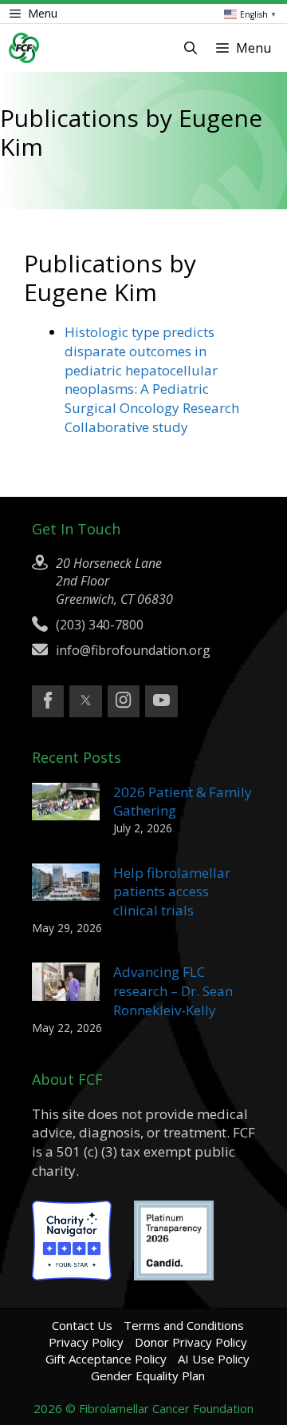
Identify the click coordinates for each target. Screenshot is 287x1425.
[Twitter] (85, 701)
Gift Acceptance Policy (106, 1359)
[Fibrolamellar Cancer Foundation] (24, 48)
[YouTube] (161, 701)
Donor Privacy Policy (191, 1342)
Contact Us (82, 1325)
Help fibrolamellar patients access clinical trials (171, 891)
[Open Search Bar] (190, 48)
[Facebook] (48, 701)
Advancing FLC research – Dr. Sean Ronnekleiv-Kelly (173, 991)
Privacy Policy (86, 1342)
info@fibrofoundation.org (133, 650)
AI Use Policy (214, 1359)
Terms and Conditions (184, 1325)
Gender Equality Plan (148, 1375)
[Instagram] (124, 701)
